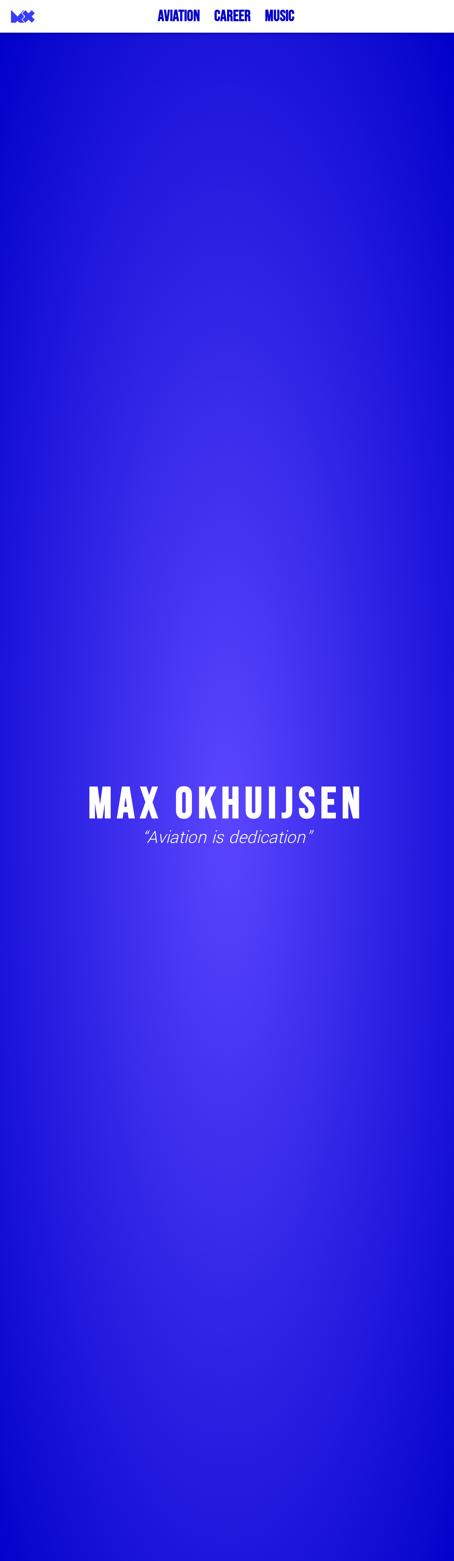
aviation (179, 16)
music (279, 16)
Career (232, 16)
